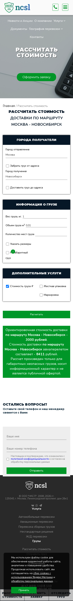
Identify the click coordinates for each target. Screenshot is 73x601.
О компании (43, 21)
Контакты (36, 37)
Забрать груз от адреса (24, 166)
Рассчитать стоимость (36, 549)
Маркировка (51, 295)
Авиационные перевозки (36, 522)
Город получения (16, 171)
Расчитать (36, 314)
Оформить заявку (36, 77)
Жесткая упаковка (54, 286)
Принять (24, 590)
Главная (9, 106)
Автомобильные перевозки (37, 517)
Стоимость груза (20, 286)
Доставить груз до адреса (26, 187)
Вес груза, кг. (14, 216)
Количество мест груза (20, 234)
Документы (18, 29)
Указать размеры (20, 244)
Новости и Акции (20, 21)
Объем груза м (15, 225)
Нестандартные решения (36, 532)
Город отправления (17, 149)
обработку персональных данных (32, 581)
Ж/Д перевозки (36, 536)
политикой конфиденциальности (30, 459)
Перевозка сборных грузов (36, 527)
